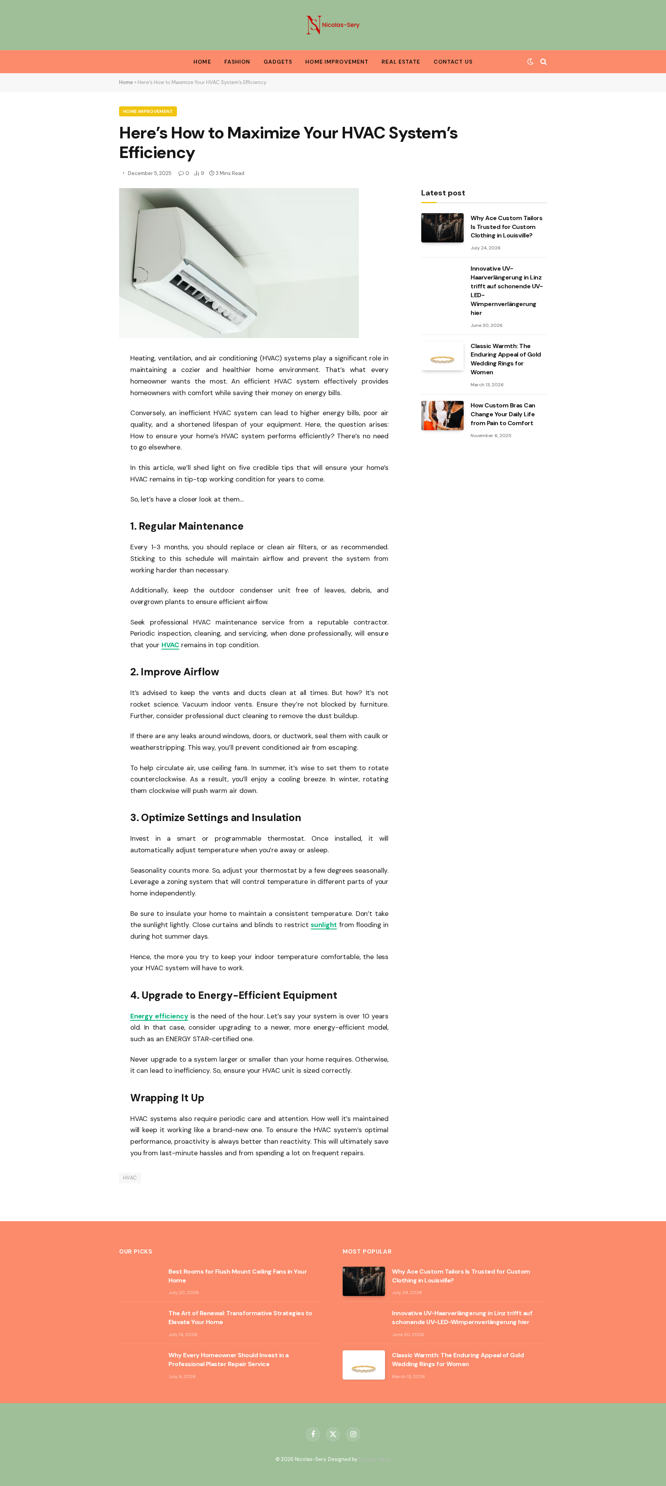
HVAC (130, 1178)
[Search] (543, 62)
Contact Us (453, 61)
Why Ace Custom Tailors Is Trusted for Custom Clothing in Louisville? (506, 227)
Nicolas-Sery (373, 1459)
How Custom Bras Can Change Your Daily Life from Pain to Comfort (503, 414)
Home (202, 61)
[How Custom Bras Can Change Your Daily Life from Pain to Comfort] (442, 415)
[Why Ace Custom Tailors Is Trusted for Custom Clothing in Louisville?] (442, 227)
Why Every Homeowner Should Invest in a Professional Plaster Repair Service (228, 1359)
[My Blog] (333, 25)
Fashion (237, 61)
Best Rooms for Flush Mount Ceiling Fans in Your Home (237, 1275)
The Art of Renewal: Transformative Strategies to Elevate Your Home (240, 1317)
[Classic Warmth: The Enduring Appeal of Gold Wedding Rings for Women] (442, 355)
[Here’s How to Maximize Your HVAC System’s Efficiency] (239, 336)
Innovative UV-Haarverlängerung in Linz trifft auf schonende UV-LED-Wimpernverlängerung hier (507, 291)
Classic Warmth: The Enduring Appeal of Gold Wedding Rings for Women (506, 359)
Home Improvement (336, 61)
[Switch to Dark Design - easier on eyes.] (530, 61)
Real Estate (401, 61)
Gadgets (278, 61)
